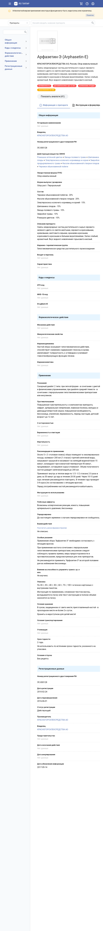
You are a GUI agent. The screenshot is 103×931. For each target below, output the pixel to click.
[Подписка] (81, 4)
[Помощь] (87, 4)
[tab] (53, 105)
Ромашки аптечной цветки (49, 157)
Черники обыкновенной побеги (53, 166)
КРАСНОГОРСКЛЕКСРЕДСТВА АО (52, 135)
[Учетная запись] (93, 4)
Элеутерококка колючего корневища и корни (66, 160)
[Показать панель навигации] (10, 3)
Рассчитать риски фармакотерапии (52, 528)
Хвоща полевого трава (75, 157)
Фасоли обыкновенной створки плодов (80, 163)
